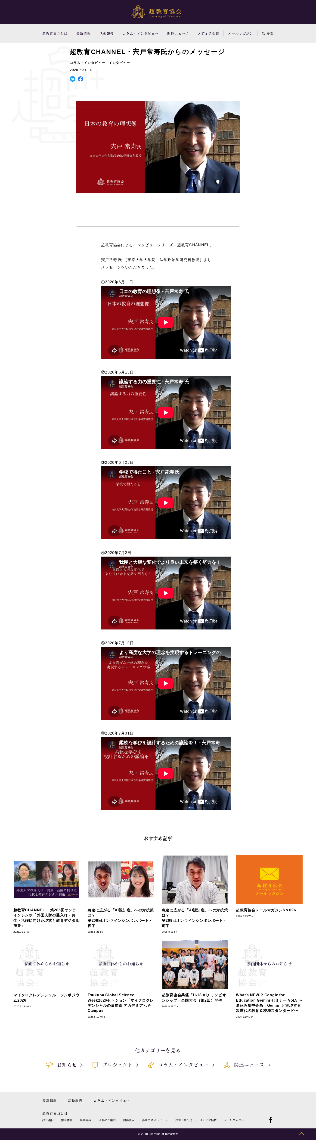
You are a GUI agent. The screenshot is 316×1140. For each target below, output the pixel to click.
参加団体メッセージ (155, 1120)
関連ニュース (178, 33)
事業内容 (85, 1120)
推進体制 (66, 1120)
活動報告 (106, 33)
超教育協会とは (55, 33)
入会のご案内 (107, 1120)
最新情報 (83, 33)
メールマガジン (240, 33)
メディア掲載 (208, 33)
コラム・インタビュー (141, 33)
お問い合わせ (183, 1120)
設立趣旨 (48, 1120)
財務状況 (129, 1120)
